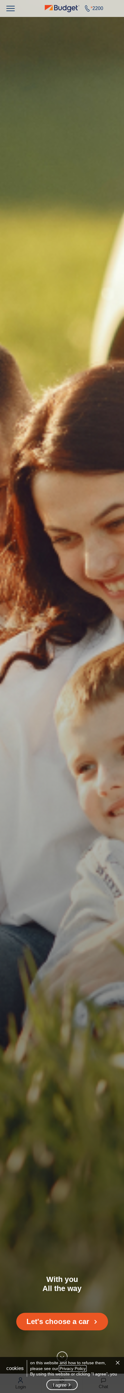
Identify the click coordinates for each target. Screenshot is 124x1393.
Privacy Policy (73, 1368)
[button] (10, 8)
